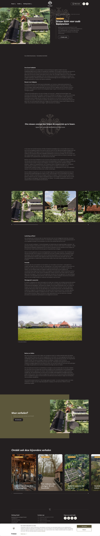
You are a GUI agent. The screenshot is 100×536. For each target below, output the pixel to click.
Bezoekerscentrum (43, 522)
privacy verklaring (41, 531)
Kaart (83, 3)
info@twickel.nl (14, 522)
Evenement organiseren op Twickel (46, 517)
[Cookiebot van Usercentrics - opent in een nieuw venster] (13, 534)
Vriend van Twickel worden (45, 520)
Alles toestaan (84, 526)
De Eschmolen (18, 419)
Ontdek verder (64, 37)
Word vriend (77, 3)
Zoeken (87, 3)
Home (57, 14)
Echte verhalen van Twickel (65, 14)
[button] (11, 224)
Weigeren (84, 529)
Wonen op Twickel (43, 519)
